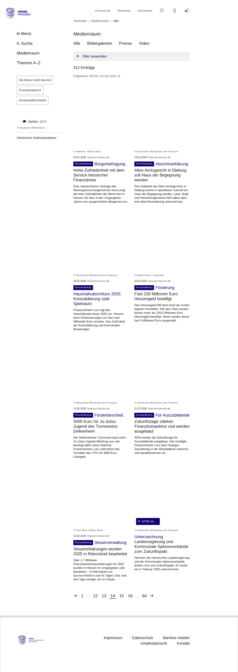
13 (105, 595)
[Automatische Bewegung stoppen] (19, 121)
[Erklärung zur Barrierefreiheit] (187, 10)
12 (96, 595)
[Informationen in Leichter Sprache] (162, 10)
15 (122, 595)
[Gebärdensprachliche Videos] (174, 10)
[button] (131, 56)
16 (131, 595)
